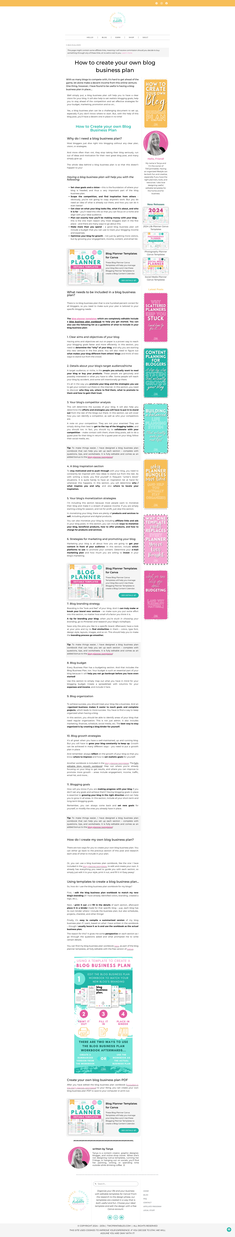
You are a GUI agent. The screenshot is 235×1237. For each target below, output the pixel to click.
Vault (145, 37)
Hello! (90, 37)
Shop (131, 37)
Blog (104, 37)
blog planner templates (100, 457)
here (116, 946)
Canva (130, 949)
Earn (117, 37)
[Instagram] (161, 3)
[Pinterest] (156, 3)
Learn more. (127, 53)
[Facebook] (166, 3)
